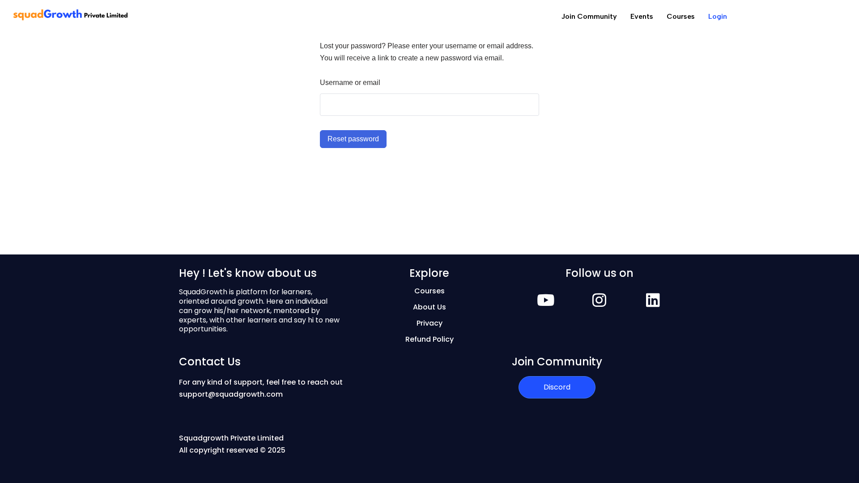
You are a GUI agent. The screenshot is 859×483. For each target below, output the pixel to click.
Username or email (350, 82)
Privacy (429, 323)
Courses (681, 16)
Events (641, 16)
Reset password (353, 139)
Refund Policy (429, 339)
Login (717, 16)
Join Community (589, 16)
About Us (429, 307)
